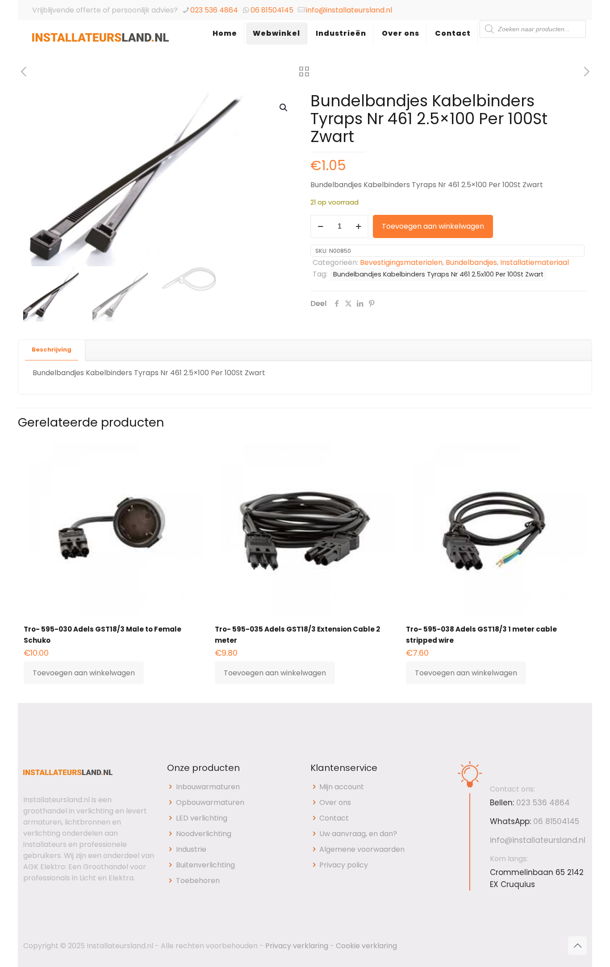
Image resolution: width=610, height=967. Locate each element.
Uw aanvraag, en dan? (358, 834)
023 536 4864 (214, 10)
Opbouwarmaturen (210, 802)
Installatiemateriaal (534, 262)
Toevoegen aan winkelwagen (433, 226)
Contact (334, 818)
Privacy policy (343, 865)
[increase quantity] (358, 226)
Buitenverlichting (205, 865)
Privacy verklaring (296, 946)
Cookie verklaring (366, 946)
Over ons (335, 802)
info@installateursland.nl (349, 10)
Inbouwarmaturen (208, 787)
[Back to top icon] (577, 945)
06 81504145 (272, 10)
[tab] (51, 350)
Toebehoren (198, 880)
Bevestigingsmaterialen (401, 262)
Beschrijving (51, 349)
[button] (284, 108)
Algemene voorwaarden (362, 849)
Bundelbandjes (471, 262)
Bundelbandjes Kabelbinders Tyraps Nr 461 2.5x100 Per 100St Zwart (438, 274)
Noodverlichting (203, 834)
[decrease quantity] (320, 226)
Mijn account (341, 787)
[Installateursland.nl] (100, 42)
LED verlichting (201, 818)
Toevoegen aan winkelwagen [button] (84, 673)
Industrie (191, 849)
